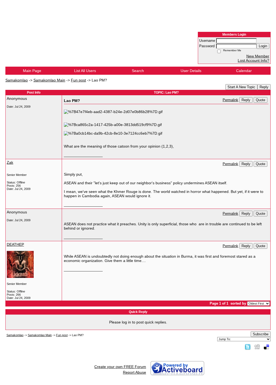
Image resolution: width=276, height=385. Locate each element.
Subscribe (260, 334)
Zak (10, 162)
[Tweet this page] (247, 347)
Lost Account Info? (253, 60)
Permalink (230, 100)
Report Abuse (134, 372)
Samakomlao (16, 80)
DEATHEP (15, 244)
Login (263, 46)
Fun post (78, 80)
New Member (257, 56)
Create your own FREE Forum (120, 366)
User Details (191, 71)
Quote (260, 100)
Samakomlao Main (49, 80)
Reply (264, 87)
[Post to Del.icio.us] (266, 347)
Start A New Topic (241, 87)
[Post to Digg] (257, 347)
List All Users (85, 71)
